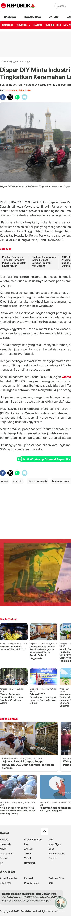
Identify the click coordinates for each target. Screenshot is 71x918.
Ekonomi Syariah (33, 839)
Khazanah (5, 844)
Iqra (26, 844)
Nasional (10, 16)
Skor (50, 839)
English (52, 858)
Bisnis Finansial (56, 853)
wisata (4, 481)
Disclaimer (5, 882)
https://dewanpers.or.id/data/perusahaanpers (26, 900)
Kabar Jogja (24, 61)
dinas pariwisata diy (37, 481)
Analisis (28, 848)
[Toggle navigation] (3, 5)
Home (3, 61)
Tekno (27, 853)
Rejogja (12, 61)
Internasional (6, 853)
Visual (27, 858)
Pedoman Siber (56, 878)
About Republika (9, 878)
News (3, 848)
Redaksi (28, 878)
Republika (7, 24)
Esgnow (4, 858)
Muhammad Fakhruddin (18, 90)
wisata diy (18, 481)
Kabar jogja (32, 16)
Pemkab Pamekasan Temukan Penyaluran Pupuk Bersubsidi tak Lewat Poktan (14, 261)
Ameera (4, 839)
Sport (51, 848)
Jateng (54, 16)
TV (1, 862)
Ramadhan (30, 862)
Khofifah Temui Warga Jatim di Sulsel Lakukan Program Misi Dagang (44, 261)
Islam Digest (54, 844)
